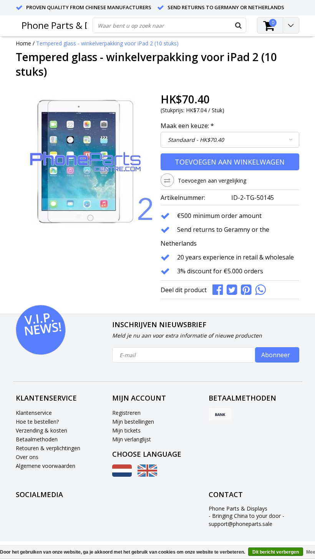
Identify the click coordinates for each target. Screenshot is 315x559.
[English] (147, 474)
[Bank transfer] (220, 415)
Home (23, 43)
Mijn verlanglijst (131, 439)
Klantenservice (34, 412)
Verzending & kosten (41, 430)
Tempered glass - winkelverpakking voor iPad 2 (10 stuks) (107, 43)
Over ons (27, 457)
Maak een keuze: (187, 125)
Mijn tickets (126, 430)
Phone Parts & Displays (70, 25)
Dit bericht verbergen (275, 552)
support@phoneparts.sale (240, 523)
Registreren (126, 412)
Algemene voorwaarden (45, 465)
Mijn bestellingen (133, 421)
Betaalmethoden (37, 439)
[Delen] (219, 289)
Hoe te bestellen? (37, 421)
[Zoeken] (238, 25)
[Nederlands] (122, 474)
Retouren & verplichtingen (48, 448)
